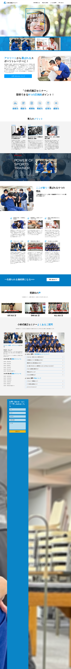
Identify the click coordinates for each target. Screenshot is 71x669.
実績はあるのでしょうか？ (31, 371)
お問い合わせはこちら (18, 76)
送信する (17, 431)
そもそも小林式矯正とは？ (31, 374)
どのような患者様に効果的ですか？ (33, 368)
